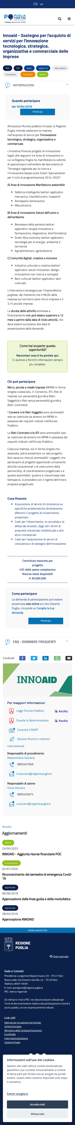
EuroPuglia (10, 1034)
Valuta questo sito (37, 930)
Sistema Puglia (12, 1042)
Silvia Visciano (16, 788)
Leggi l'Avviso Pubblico (30, 711)
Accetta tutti (37, 1104)
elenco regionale (18, 992)
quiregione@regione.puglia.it (28, 988)
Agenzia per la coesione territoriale (22, 1023)
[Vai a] (14, 18)
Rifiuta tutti (37, 1114)
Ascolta (63, 711)
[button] (37, 4)
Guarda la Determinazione (32, 720)
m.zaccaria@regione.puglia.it (34, 773)
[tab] (37, 85)
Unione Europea (12, 1026)
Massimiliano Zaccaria (21, 757)
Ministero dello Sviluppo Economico (23, 1030)
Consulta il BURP (27, 729)
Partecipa (38, 111)
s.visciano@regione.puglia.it (33, 804)
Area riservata (60, 956)
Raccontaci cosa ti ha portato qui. (37, 355)
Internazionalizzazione (16, 1038)
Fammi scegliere (17, 1093)
